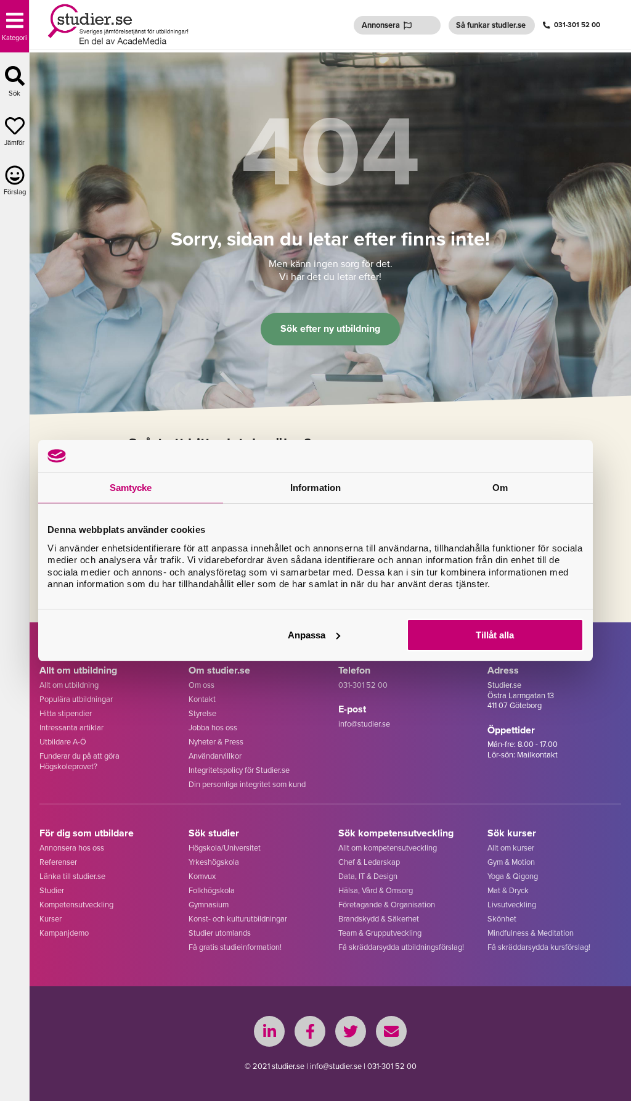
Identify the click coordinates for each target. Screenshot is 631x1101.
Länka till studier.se (72, 876)
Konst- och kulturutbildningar (238, 919)
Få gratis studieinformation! (235, 947)
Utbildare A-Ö (62, 742)
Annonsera (381, 25)
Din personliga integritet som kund (247, 784)
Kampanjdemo (64, 933)
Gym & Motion (511, 862)
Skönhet (501, 919)
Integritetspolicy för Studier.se (239, 770)
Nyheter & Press (216, 742)
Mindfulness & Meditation (530, 933)
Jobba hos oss (213, 727)
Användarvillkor (215, 756)
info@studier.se (364, 724)
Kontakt (202, 699)
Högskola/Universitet (225, 848)
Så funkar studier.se (491, 25)
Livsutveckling (511, 904)
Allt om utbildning (69, 685)
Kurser (50, 919)
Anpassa (306, 635)
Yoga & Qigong (512, 876)
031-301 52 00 (577, 25)
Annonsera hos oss (71, 848)
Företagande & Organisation (386, 904)
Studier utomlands (220, 933)
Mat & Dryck (508, 890)
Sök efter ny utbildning (330, 328)
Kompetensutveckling (76, 904)
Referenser (58, 862)
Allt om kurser (510, 848)
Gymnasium (209, 904)
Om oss (201, 685)
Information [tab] (315, 487)
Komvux (202, 876)
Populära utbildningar (76, 699)
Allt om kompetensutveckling (387, 848)
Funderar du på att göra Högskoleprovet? (79, 761)
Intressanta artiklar (71, 727)
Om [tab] (500, 487)
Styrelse (202, 713)
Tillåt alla (495, 635)
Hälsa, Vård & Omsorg (375, 890)
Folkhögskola (212, 890)
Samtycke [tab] (131, 487)
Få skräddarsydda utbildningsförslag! (401, 947)
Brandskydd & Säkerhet (378, 919)
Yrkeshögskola (214, 862)
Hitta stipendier (65, 713)
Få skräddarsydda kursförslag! (538, 947)
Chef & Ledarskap (369, 862)
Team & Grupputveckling (379, 933)
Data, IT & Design (367, 876)
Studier (51, 890)
